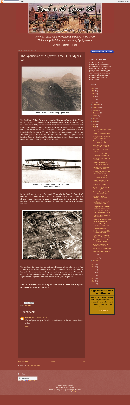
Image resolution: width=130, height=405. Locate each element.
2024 (93, 94)
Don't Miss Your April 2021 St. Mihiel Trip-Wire (101, 159)
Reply (27, 326)
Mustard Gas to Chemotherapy (102, 248)
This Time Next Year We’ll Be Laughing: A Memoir (101, 231)
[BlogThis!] (27, 303)
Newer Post (23, 362)
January (95, 260)
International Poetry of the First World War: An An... (102, 172)
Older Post (81, 362)
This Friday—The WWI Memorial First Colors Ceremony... (100, 197)
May (94, 124)
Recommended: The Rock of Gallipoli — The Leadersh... (101, 236)
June (94, 121)
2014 (93, 281)
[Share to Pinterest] (33, 303)
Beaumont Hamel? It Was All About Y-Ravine (101, 216)
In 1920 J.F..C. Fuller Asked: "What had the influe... (101, 167)
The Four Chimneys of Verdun (101, 251)
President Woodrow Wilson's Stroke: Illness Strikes (101, 181)
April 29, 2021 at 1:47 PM (39, 317)
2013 (93, 284)
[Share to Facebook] (31, 303)
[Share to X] (29, 303)
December (96, 104)
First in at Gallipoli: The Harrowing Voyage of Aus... (101, 224)
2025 (93, 91)
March (95, 255)
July (94, 118)
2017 (93, 272)
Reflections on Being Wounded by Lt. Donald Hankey (102, 220)
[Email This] (25, 303)
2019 (93, 267)
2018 (93, 270)
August (95, 116)
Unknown (28, 317)
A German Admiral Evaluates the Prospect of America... (101, 207)
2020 (93, 264)
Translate (32, 380)
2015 (93, 278)
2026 (93, 88)
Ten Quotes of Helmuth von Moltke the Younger (101, 245)
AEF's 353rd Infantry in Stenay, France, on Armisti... (102, 130)
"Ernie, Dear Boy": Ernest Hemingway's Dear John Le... (102, 211)
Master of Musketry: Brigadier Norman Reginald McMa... (101, 192)
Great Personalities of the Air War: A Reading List (101, 202)
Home (52, 362)
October (95, 110)
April (94, 127)
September (96, 113)
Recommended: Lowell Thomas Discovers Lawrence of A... (102, 154)
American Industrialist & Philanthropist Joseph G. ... (101, 163)
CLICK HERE (102, 310)
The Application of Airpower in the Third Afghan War (101, 137)
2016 (93, 275)
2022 (93, 99)
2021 (93, 102)
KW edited (28, 305)
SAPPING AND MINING (100, 228)
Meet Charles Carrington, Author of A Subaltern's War (102, 141)
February (96, 258)
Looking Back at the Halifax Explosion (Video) (101, 188)
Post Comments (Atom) (33, 365)
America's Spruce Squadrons (101, 133)
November (96, 107)
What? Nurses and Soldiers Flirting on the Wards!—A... (101, 146)
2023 (93, 96)
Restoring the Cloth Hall (100, 184)
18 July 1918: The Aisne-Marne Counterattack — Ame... (102, 240)
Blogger (74, 391)
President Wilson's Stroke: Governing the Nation (100, 176)
